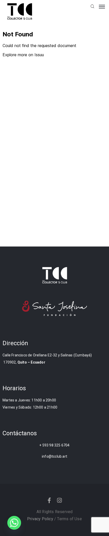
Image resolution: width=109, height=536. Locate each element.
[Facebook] (49, 500)
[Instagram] (59, 500)
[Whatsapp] (14, 523)
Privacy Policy (40, 518)
